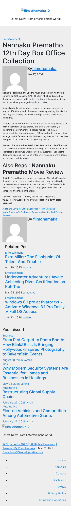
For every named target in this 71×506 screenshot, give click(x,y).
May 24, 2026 (11, 383)
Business (7, 335)
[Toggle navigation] (37, 31)
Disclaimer (59, 480)
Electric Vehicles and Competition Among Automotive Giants (34, 413)
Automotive (9, 387)
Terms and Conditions (52, 500)
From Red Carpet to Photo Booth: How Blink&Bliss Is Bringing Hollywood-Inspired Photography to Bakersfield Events (33, 346)
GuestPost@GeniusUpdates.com (22, 452)
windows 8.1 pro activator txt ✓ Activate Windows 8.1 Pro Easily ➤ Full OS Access (35, 307)
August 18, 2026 (13, 360)
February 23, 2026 (14, 402)
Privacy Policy (57, 493)
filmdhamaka (44, 68)
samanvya (29, 292)
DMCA (62, 486)
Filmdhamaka (26, 448)
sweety (27, 317)
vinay (29, 402)
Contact (61, 473)
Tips (5, 364)
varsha (27, 267)
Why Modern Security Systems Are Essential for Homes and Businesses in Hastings (35, 373)
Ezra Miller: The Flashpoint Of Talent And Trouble (32, 259)
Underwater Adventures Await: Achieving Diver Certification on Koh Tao (35, 282)
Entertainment (11, 39)
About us (60, 466)
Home (62, 460)
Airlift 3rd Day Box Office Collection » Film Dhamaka (28, 209)
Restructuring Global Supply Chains (28, 394)
